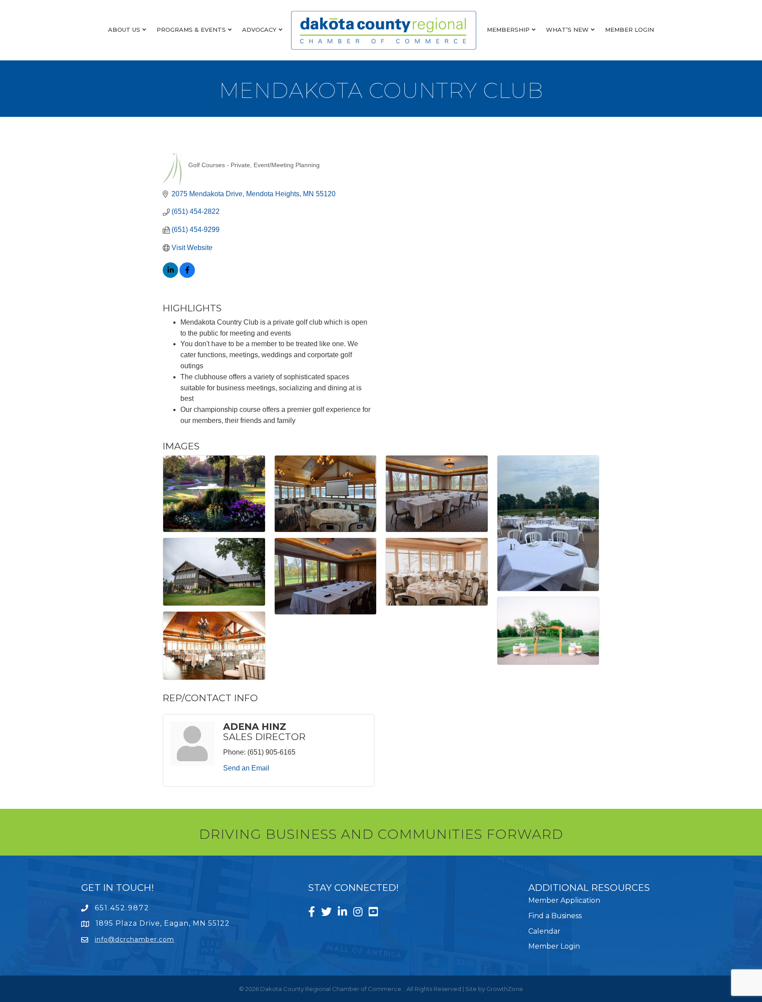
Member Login (629, 29)
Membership (508, 29)
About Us (124, 29)
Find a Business (555, 916)
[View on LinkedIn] (170, 275)
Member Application (564, 900)
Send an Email (246, 768)
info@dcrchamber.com (134, 939)
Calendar (544, 931)
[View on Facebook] (187, 275)
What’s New (567, 29)
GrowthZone (504, 988)
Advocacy (259, 29)
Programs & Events (191, 29)
